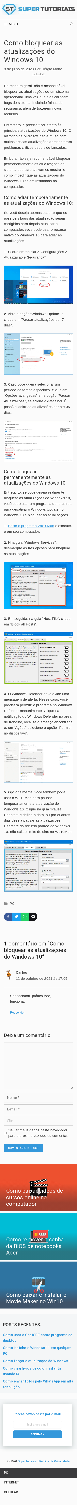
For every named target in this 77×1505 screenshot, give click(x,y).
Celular (11, 1492)
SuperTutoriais (27, 1461)
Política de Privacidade (54, 1461)
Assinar (37, 1434)
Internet (11, 1482)
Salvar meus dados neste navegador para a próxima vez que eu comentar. (38, 1133)
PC (12, 904)
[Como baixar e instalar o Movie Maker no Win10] (38, 1305)
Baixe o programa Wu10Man (31, 526)
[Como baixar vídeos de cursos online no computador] (38, 1208)
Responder (17, 1012)
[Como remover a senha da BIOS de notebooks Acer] (38, 1257)
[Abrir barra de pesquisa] (71, 24)
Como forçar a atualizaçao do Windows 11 (38, 1361)
